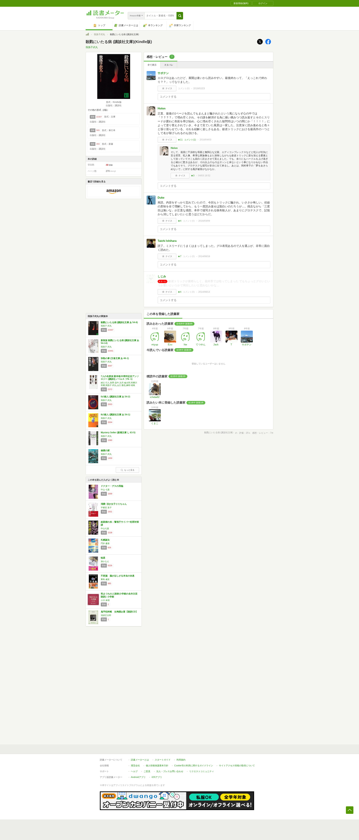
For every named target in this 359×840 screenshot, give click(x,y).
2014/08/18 (204, 256)
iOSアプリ (157, 777)
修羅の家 (105, 450)
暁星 (103, 558)
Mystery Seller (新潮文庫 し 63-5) (118, 432)
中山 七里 (105, 489)
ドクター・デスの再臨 (112, 486)
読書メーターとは (140, 760)
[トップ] (87, 34)
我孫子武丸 (99, 34)
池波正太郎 (106, 615)
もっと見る (129, 470)
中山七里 (105, 528)
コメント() (184, 88)
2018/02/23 (199, 88)
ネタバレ (168, 65)
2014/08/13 (204, 292)
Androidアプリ (138, 777)
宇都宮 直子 (106, 507)
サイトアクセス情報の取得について (237, 765)
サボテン (163, 73)
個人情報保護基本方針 (157, 765)
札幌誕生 (105, 540)
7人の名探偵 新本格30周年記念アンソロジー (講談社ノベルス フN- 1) (120, 378)
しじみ (162, 276)
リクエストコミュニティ (201, 771)
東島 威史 (105, 579)
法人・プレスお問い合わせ (169, 771)
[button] (180, 15)
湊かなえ (105, 561)
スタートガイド (163, 760)
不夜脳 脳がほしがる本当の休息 (117, 575)
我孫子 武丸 (106, 326)
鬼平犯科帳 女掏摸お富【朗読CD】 (119, 611)
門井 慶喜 (105, 543)
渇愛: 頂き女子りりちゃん (114, 504)
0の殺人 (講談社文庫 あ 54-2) (115, 396)
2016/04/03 (205, 140)
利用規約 (181, 760)
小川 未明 (105, 600)
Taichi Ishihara (167, 240)
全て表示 (152, 65)
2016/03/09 (204, 221)
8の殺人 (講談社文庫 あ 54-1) (115, 414)
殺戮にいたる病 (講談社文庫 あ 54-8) (119, 322)
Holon (161, 108)
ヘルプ (134, 771)
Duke (161, 197)
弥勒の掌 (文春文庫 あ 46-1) (115, 358)
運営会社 (135, 765)
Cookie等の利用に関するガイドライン (193, 765)
